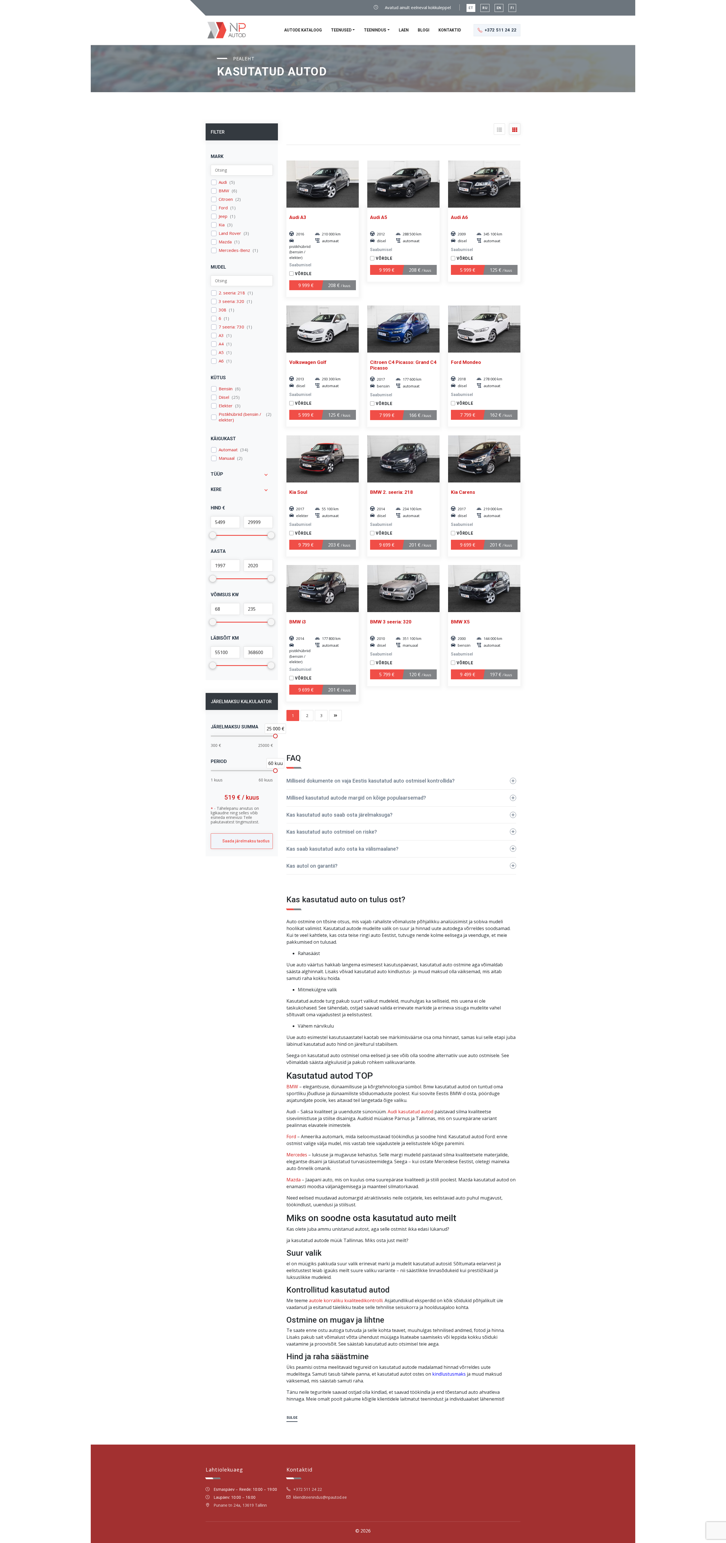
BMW (224, 190)
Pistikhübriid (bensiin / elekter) (240, 417)
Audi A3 (297, 217)
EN (499, 8)
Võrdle (303, 273)
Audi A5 (378, 217)
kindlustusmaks (449, 1374)
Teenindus (375, 30)
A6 (221, 361)
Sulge (291, 1418)
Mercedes (296, 1155)
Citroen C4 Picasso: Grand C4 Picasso (403, 365)
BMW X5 (460, 622)
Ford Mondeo (466, 362)
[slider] (275, 736)
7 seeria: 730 (231, 327)
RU (484, 8)
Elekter (226, 405)
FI (512, 8)
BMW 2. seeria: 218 (391, 492)
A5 (221, 352)
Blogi (423, 30)
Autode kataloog (303, 30)
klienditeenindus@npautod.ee (320, 1497)
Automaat (228, 449)
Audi (223, 182)
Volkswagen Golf (307, 362)
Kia (222, 224)
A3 (221, 335)
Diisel (224, 397)
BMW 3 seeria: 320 (390, 622)
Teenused (341, 30)
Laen (404, 30)
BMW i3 (297, 622)
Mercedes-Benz (234, 250)
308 (222, 310)
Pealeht (244, 59)
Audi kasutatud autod (410, 1111)
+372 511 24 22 (307, 1489)
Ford (223, 207)
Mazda (225, 241)
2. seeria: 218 (232, 293)
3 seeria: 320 (231, 301)
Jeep (223, 216)
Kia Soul (298, 492)
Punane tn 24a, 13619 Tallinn (240, 1505)
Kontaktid (449, 30)
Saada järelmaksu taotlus (246, 841)
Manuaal (227, 458)
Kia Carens (463, 492)
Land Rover (230, 233)
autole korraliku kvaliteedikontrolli (346, 1300)
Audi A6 (459, 217)
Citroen (226, 199)
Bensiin (226, 388)
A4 (221, 344)
